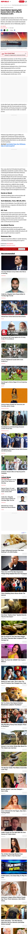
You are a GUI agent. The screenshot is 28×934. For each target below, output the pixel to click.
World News (3, 275)
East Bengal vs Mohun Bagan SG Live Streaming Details (14, 383)
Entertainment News (5, 408)
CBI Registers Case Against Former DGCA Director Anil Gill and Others (14, 450)
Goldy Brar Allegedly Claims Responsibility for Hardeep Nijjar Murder (13, 295)
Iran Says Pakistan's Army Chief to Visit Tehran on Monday (13, 272)
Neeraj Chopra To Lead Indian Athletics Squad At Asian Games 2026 (8, 490)
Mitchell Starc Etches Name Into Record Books (13, 316)
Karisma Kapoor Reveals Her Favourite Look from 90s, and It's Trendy (13, 405)
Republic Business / (8, 5)
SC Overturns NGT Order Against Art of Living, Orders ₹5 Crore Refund (13, 338)
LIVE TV (22, 1)
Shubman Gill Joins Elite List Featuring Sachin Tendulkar (13, 472)
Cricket (2, 318)
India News (3, 341)
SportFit (2, 493)
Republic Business (4, 27)
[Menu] (26, 1)
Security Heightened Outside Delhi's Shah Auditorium (12, 360)
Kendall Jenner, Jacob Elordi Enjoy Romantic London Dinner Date (12, 427)
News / (2, 5)
